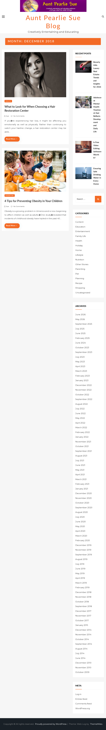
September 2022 (83, 399)
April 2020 (80, 531)
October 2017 (82, 620)
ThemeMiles (96, 724)
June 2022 (80, 413)
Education (80, 226)
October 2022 (82, 394)
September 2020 (83, 507)
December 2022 (83, 385)
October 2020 (82, 503)
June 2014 (80, 658)
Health (8, 101)
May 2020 (80, 526)
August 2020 (81, 512)
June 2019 (80, 568)
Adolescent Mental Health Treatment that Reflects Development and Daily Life (97, 115)
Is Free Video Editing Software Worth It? (97, 150)
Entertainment (82, 231)
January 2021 (81, 488)
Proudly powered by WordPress (51, 724)
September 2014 (83, 644)
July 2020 (80, 517)
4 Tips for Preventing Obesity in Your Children (33, 201)
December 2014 (83, 630)
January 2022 (81, 437)
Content (79, 222)
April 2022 (80, 423)
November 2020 (83, 498)
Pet (77, 274)
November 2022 (83, 390)
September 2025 (83, 324)
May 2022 (80, 418)
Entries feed (81, 699)
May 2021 (79, 470)
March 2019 (81, 583)
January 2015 (81, 625)
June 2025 (80, 333)
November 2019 (83, 550)
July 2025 (80, 328)
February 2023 (82, 376)
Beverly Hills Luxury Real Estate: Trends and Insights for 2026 (97, 74)
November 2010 (83, 667)
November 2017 (83, 615)
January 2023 (81, 380)
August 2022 (81, 404)
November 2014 (83, 634)
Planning (79, 278)
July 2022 (80, 408)
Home (78, 250)
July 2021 (79, 460)
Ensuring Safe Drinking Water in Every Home (97, 176)
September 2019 (83, 554)
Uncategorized (82, 292)
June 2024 (80, 343)
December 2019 (83, 545)
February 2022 (82, 432)
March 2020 (81, 536)
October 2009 (82, 672)
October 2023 (82, 347)
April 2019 (80, 578)
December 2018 (83, 592)
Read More (10, 139)
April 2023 (80, 366)
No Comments (18, 116)
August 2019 (81, 559)
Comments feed (83, 703)
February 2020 (82, 540)
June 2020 (80, 521)
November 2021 (83, 441)
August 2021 (81, 455)
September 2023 (83, 352)
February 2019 (82, 587)
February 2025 (82, 338)
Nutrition (79, 259)
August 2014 (81, 648)
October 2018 (82, 601)
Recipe (78, 283)
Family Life (80, 236)
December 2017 (83, 611)
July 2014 (79, 653)
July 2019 (79, 564)
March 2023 (81, 371)
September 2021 (83, 451)
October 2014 (82, 639)
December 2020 (83, 493)
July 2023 (80, 357)
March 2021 (81, 479)
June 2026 (80, 314)
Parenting (9, 195)
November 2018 (83, 597)
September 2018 (83, 606)
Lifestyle (79, 255)
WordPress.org (82, 708)
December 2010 (83, 663)
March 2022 (81, 427)
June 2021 (80, 465)
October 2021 (82, 446)
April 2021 (80, 474)
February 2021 (82, 484)
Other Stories (81, 264)
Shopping (80, 288)
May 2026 (80, 319)
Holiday (79, 245)
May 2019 (80, 573)
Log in (78, 694)
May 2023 (80, 361)
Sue (7, 116)
